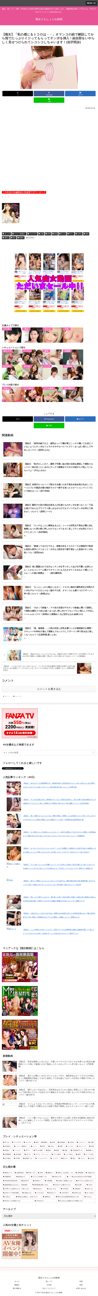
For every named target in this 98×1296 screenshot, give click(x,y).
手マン (71, 234)
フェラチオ (33, 234)
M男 (81, 1281)
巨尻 (55, 234)
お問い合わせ (81, 1288)
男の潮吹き (17, 1288)
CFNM (49, 1285)
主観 (42, 234)
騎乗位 (21, 238)
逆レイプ (49, 1281)
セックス (7, 234)
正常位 (79, 234)
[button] (94, 752)
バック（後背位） (20, 234)
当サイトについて (49, 1288)
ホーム (16, 1281)
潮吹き (7, 238)
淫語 (87, 234)
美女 (14, 238)
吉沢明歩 (31, 238)
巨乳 (48, 234)
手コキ (63, 234)
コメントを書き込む (49, 688)
